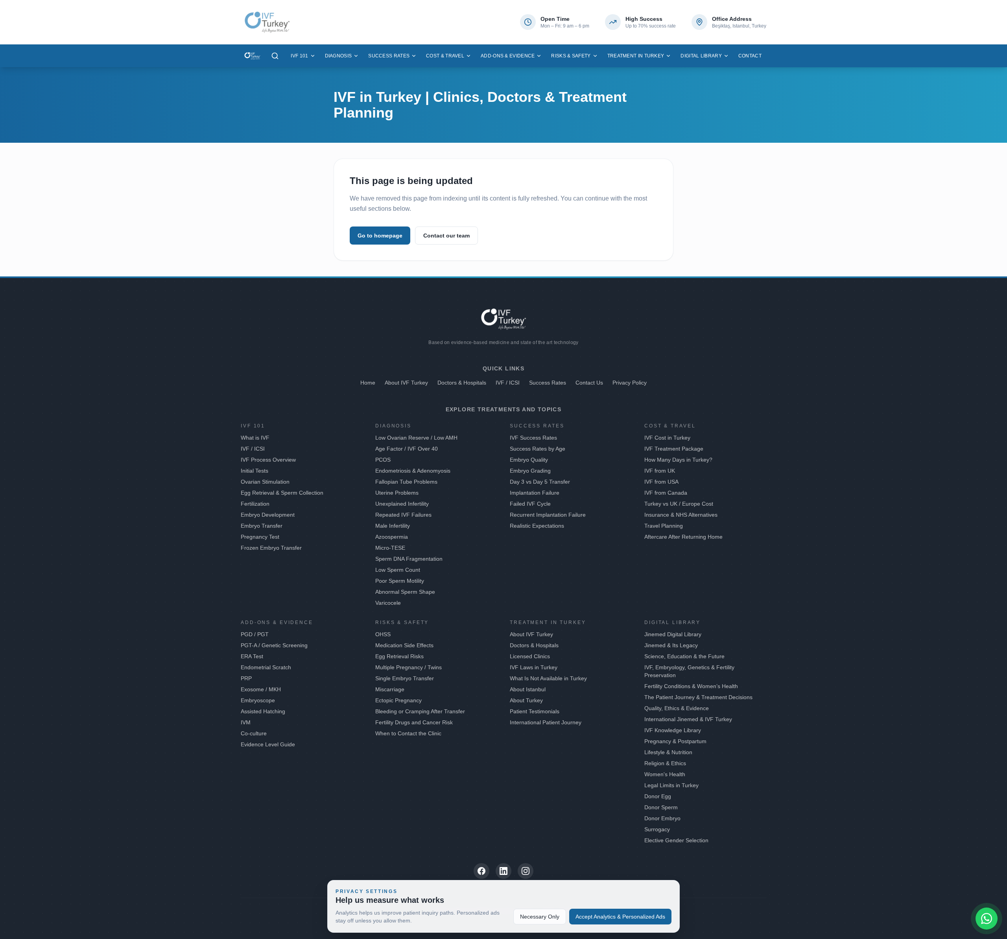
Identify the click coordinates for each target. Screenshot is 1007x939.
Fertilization (255, 504)
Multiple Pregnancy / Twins (408, 667)
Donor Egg (657, 796)
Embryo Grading (530, 471)
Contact (750, 56)
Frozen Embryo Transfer (271, 548)
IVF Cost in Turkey (667, 438)
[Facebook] (481, 871)
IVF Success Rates (533, 438)
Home (367, 382)
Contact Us (589, 382)
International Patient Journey (545, 722)
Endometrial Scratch (266, 667)
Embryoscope (258, 700)
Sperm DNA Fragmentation (409, 559)
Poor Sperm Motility (399, 581)
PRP (246, 678)
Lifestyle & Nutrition (668, 752)
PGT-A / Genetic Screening (274, 645)
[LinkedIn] (503, 871)
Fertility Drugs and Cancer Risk (414, 722)
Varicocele (388, 603)
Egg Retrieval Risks (399, 656)
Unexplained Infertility (402, 504)
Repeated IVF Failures (403, 515)
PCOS (383, 460)
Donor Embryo (662, 818)
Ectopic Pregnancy (398, 700)
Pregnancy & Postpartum (675, 741)
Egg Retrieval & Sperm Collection (282, 493)
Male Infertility (392, 526)
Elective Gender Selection (676, 840)
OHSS (383, 634)
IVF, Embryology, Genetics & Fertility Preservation (689, 671)
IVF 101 (299, 56)
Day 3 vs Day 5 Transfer (540, 482)
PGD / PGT (255, 634)
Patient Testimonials (534, 711)
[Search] (275, 55)
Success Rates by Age (537, 449)
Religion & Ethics (665, 763)
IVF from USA (661, 482)
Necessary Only (539, 916)
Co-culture (254, 733)
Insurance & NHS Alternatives (680, 515)
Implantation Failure (534, 493)
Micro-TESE (390, 548)
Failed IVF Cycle (530, 504)
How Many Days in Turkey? (678, 460)
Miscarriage (389, 689)
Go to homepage (380, 235)
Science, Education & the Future (684, 656)
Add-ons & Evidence (508, 56)
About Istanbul (528, 689)
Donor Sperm (661, 807)
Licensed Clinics (530, 656)
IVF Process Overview (268, 460)
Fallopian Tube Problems (406, 482)
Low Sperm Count (397, 570)
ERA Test (252, 656)
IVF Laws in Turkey (533, 667)
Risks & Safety (570, 56)
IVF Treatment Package (673, 449)
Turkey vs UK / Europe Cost (678, 504)
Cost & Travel (445, 56)
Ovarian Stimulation (265, 482)
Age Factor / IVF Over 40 (406, 449)
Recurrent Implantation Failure (548, 515)
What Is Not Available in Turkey (548, 678)
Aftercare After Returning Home (683, 537)
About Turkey (526, 700)
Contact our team (446, 235)
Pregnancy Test (260, 537)
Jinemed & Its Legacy (671, 645)
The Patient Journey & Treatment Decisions (698, 697)
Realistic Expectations (537, 526)
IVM (246, 722)
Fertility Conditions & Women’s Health (691, 686)
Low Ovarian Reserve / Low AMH (416, 438)
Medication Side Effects (404, 645)
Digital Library (701, 56)
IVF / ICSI (508, 382)
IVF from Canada (665, 493)
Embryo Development (268, 515)
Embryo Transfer (261, 526)
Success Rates (388, 56)
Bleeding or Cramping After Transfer (420, 711)
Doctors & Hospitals (461, 382)
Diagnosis (338, 56)
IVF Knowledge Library (672, 730)
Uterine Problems (397, 493)
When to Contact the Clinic (408, 733)
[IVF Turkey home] (252, 56)
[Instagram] (525, 871)
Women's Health (664, 774)
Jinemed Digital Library (672, 634)
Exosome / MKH (261, 689)
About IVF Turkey (406, 382)
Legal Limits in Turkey (671, 785)
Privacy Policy (629, 382)
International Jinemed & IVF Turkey (688, 719)
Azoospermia (391, 537)
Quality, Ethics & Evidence (676, 708)
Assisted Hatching (263, 711)
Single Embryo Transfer (404, 678)
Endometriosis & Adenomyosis (412, 471)
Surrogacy (657, 829)
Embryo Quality (529, 460)
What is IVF (255, 438)
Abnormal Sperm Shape (405, 592)
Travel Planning (663, 526)
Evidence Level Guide (268, 744)
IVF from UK (659, 471)
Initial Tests (254, 471)
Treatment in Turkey (635, 56)
